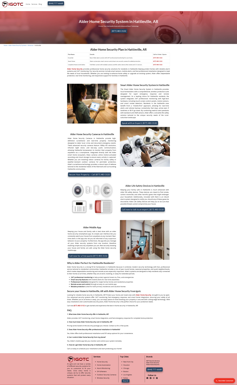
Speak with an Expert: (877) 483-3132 (139, 123)
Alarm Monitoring (103, 368)
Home (28, 4)
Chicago (126, 368)
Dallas (125, 378)
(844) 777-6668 (56, 3)
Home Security (102, 362)
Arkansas (30, 45)
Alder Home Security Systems (17, 45)
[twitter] (149, 378)
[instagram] (153, 378)
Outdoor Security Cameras (106, 375)
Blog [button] (40, 4)
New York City (128, 362)
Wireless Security (103, 378)
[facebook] (146, 378)
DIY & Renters (102, 371)
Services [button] (34, 4)
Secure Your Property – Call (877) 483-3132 (89, 174)
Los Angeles (127, 375)
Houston (126, 365)
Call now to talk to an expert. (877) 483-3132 (143, 209)
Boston (125, 371)
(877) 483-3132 (119, 31)
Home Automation (104, 365)
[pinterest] (156, 378)
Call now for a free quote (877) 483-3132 (88, 256)
